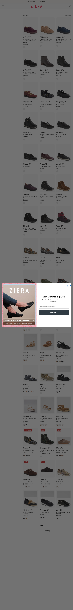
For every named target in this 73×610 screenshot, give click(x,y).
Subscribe (53, 312)
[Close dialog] (69, 285)
